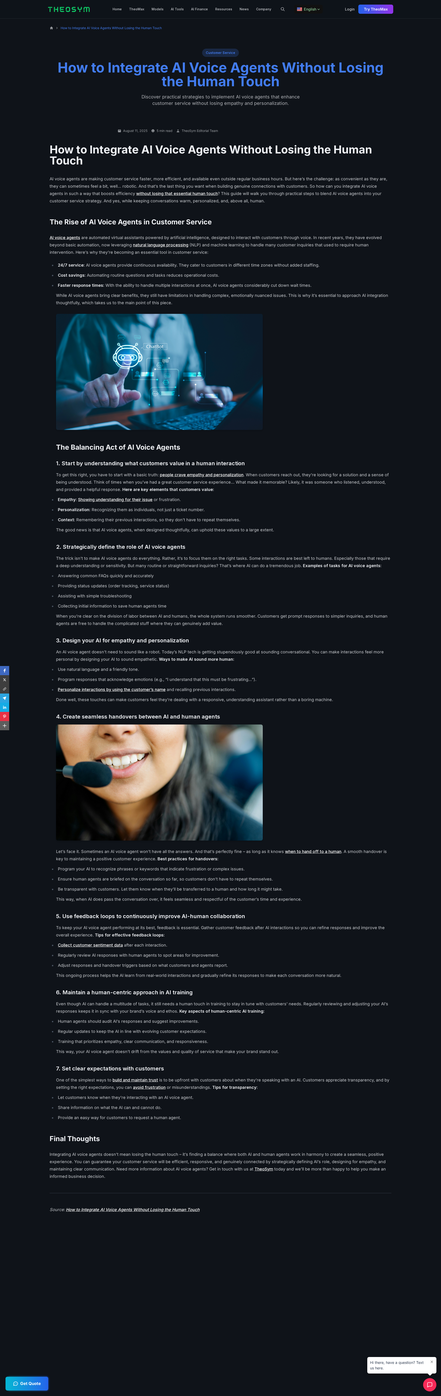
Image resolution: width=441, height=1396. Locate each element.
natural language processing (160, 244)
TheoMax (136, 9)
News (244, 9)
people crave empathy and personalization (201, 474)
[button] (308, 9)
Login (350, 9)
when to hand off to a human (313, 851)
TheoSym (263, 1169)
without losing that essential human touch (177, 193)
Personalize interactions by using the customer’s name (112, 689)
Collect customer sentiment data (90, 945)
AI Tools (177, 9)
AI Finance (199, 9)
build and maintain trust (135, 1080)
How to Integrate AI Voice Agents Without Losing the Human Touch (133, 1209)
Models (158, 9)
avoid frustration (149, 1087)
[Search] (283, 9)
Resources (223, 9)
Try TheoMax (376, 9)
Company (263, 9)
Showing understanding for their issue (115, 499)
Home (117, 9)
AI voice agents (65, 237)
